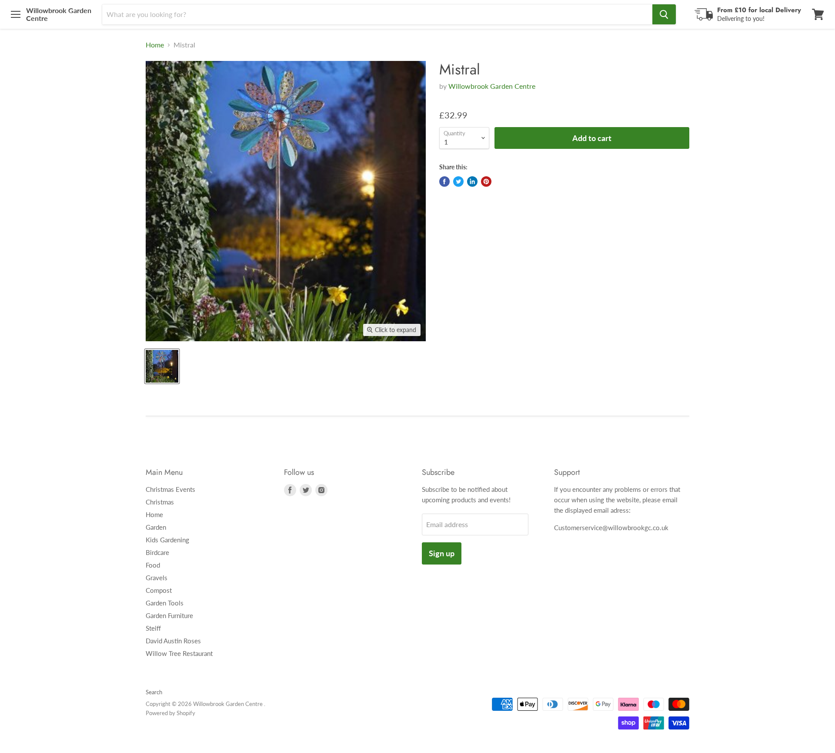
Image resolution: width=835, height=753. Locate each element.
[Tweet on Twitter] (458, 181)
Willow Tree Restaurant (179, 653)
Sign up (441, 553)
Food (153, 565)
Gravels (156, 578)
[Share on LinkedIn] (472, 181)
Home (155, 45)
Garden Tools (165, 603)
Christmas (160, 502)
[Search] (664, 14)
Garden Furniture (169, 615)
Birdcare (157, 552)
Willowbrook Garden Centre (491, 86)
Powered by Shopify (170, 712)
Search (154, 692)
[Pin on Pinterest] (486, 181)
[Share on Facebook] (444, 181)
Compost (159, 590)
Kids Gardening (167, 540)
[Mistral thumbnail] (162, 366)
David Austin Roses (173, 641)
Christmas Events (170, 489)
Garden (156, 527)
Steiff (153, 628)
